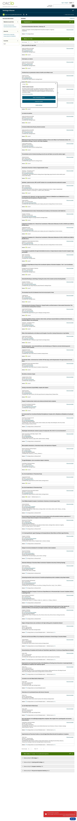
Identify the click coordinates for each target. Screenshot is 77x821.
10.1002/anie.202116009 (28, 243)
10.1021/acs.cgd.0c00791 (28, 311)
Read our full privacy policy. (27, 94)
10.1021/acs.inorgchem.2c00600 (30, 216)
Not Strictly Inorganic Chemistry (10, 26)
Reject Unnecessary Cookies (39, 97)
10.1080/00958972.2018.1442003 (30, 406)
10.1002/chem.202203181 (29, 173)
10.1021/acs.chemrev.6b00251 (29, 506)
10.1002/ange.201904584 (28, 352)
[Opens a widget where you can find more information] (73, 819)
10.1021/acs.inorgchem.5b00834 (30, 612)
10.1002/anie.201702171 (28, 493)
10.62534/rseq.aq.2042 (28, 50)
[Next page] (43, 42)
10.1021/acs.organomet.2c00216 (30, 202)
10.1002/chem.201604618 (29, 420)
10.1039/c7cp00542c (28, 451)
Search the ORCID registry (49, 6)
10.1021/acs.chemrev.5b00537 (29, 568)
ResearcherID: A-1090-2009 (9, 34)
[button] (72, 18)
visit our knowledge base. (71, 814)
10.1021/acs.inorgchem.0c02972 (30, 284)
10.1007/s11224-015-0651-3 (29, 553)
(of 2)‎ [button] (39, 496)
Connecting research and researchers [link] (10, 6)
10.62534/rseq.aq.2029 (28, 64)
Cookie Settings (39, 105)
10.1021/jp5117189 (27, 597)
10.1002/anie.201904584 (28, 365)
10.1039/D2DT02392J (28, 187)
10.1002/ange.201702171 (28, 479)
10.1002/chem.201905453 (29, 325)
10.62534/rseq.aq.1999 (28, 118)
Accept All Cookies (39, 101)
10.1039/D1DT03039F (28, 257)
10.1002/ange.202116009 (28, 229)
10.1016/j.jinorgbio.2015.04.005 (30, 582)
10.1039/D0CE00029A (28, 297)
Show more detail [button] (70, 29)
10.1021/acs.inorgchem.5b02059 (30, 538)
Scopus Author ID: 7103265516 (10, 36)
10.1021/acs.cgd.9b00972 (28, 338)
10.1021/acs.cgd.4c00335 (28, 146)
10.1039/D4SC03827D (28, 78)
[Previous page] (41, 42)
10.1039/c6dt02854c (27, 436)
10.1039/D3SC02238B (28, 159)
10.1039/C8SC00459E (28, 393)
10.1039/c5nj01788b (28, 522)
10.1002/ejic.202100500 (28, 270)
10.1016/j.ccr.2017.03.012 (28, 465)
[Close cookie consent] (55, 83)
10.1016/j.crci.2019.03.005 (29, 379)
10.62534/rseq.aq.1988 (28, 132)
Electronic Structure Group (9, 25)
